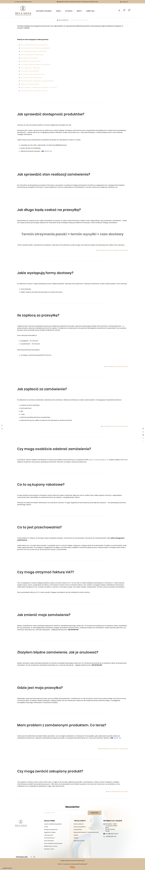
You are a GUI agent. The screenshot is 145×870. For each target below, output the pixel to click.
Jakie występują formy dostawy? (32, 55)
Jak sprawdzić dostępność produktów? (34, 45)
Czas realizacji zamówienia (53, 843)
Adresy (76, 835)
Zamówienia (78, 829)
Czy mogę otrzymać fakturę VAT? (33, 74)
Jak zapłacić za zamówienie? (31, 61)
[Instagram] (34, 857)
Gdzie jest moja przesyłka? (30, 84)
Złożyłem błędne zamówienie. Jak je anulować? (37, 81)
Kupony (76, 838)
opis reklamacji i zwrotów (118, 791)
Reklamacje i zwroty (50, 846)
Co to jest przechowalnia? (30, 71)
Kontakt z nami (49, 849)
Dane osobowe (78, 824)
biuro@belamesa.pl (111, 833)
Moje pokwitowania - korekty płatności (86, 832)
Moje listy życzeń (79, 840)
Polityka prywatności (51, 829)
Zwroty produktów (80, 827)
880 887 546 (48, 151)
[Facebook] (31, 857)
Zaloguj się (125, 1)
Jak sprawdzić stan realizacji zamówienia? (35, 48)
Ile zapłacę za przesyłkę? (29, 58)
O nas (46, 827)
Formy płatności (49, 838)
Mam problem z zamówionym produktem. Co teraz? (39, 87)
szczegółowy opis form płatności (115, 426)
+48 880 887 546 (110, 836)
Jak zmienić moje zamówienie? (31, 78)
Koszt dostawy (49, 840)
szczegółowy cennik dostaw (117, 366)
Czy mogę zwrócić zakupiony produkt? (34, 91)
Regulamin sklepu (50, 832)
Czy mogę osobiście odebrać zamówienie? (36, 64)
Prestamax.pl (80, 860)
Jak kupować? (48, 835)
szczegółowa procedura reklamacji (114, 749)
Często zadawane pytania (53, 824)
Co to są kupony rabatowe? (30, 68)
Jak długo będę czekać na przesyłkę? (34, 51)
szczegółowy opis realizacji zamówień (113, 250)
